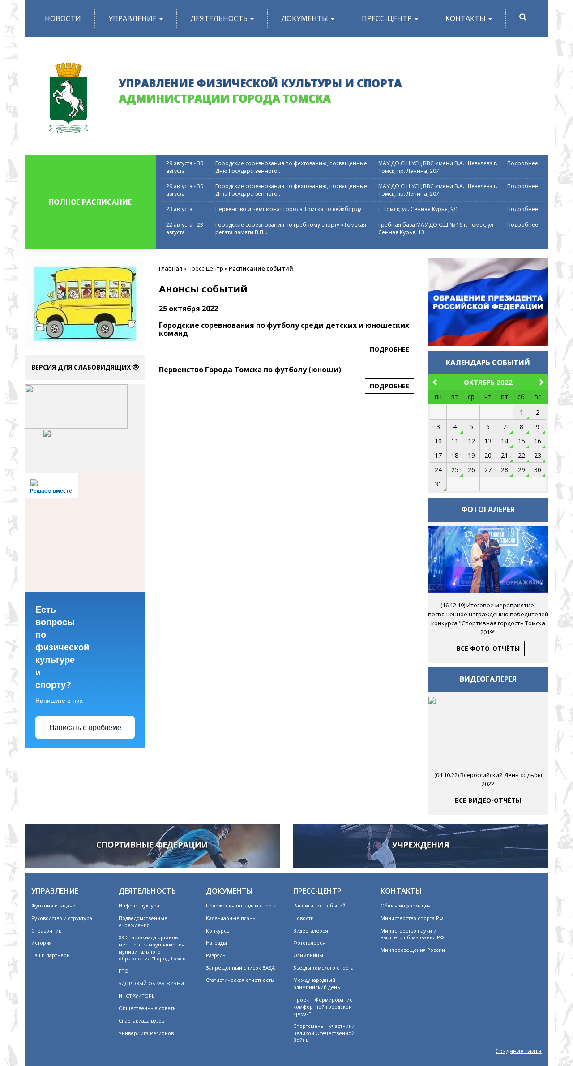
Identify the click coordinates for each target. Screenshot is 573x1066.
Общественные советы (148, 1008)
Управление (133, 18)
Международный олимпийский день (316, 983)
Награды (216, 942)
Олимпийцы (308, 955)
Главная (170, 268)
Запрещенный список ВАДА (240, 967)
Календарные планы (231, 918)
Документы (305, 18)
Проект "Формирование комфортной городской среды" (323, 1006)
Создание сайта (519, 1051)
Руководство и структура (61, 918)
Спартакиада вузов (141, 1020)
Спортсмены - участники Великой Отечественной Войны (324, 1033)
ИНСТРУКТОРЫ (137, 996)
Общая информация (406, 905)
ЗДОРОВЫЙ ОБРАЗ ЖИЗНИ (151, 983)
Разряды (216, 955)
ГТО (123, 970)
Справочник (46, 930)
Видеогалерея (310, 930)
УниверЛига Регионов (146, 1033)
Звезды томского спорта (323, 967)
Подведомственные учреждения (143, 921)
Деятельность (219, 18)
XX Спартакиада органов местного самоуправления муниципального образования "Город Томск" (153, 948)
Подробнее (522, 163)
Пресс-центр (388, 18)
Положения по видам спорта (241, 905)
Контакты (466, 18)
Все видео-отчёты (488, 800)
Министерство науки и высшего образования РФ (412, 934)
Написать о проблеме (85, 727)
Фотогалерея (309, 942)
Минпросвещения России (413, 949)
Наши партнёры (51, 955)
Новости (63, 18)
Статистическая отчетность (240, 979)
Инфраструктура (139, 905)
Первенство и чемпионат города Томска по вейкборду (288, 209)
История (41, 942)
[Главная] (68, 94)
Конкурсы (218, 930)
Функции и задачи (53, 905)
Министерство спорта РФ (412, 918)
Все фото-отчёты (488, 648)
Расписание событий (261, 268)
